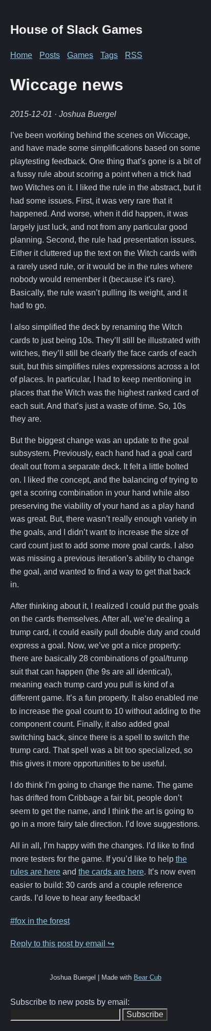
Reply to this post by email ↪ (62, 943)
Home (21, 55)
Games (80, 55)
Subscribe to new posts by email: (70, 1002)
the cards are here (111, 871)
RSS (133, 55)
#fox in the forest (40, 921)
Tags (109, 55)
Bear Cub (147, 977)
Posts (49, 55)
